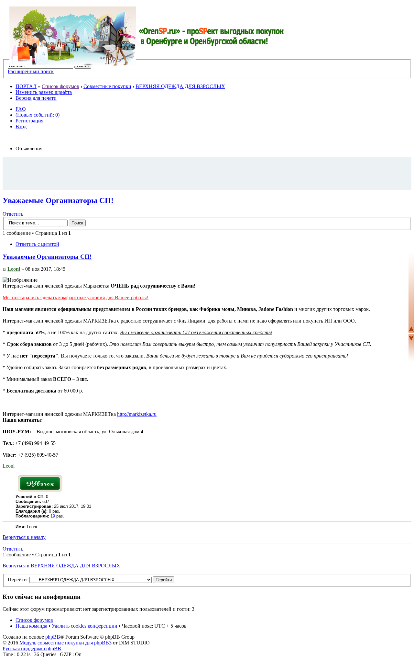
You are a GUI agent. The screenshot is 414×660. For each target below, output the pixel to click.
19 (52, 516)
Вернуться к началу (24, 537)
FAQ (21, 109)
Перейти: (18, 579)
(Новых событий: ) (38, 115)
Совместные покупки (107, 86)
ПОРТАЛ (26, 86)
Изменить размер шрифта (44, 92)
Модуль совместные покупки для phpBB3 (65, 642)
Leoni (13, 269)
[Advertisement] (207, 173)
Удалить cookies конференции (84, 626)
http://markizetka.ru (137, 414)
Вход (21, 126)
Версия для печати (36, 98)
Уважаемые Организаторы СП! (58, 200)
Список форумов (60, 86)
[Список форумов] (146, 36)
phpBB (52, 637)
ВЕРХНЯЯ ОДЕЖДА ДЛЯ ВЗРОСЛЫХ (180, 86)
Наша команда (31, 626)
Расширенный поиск (31, 71)
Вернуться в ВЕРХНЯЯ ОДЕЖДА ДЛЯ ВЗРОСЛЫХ (61, 565)
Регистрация (29, 120)
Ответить (13, 214)
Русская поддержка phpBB (32, 648)
